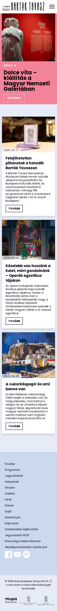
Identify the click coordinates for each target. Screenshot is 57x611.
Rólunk (9, 505)
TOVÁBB (14, 208)
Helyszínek (12, 482)
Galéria (10, 493)
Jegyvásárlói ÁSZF (17, 535)
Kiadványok (12, 517)
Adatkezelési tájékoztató (21, 529)
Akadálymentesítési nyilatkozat (26, 547)
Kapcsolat (12, 523)
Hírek (8, 499)
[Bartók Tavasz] (23, 6)
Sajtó (8, 511)
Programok (12, 470)
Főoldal (10, 464)
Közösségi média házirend (22, 541)
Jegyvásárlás (14, 476)
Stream (10, 488)
